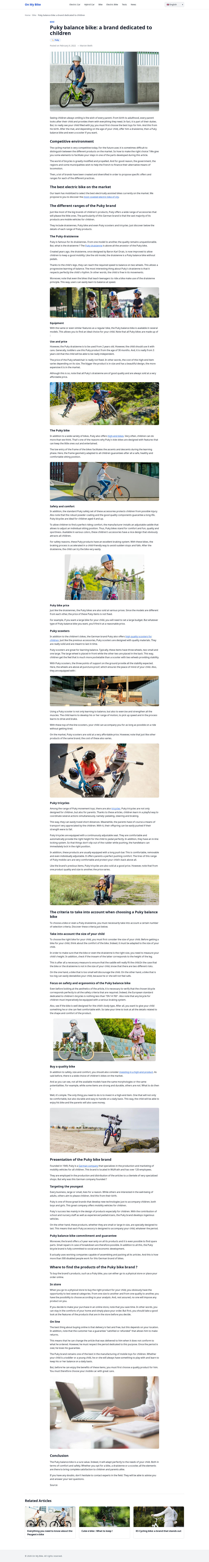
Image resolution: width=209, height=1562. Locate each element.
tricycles (115, 808)
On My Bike (33, 4)
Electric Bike (112, 4)
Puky (55, 40)
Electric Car (75, 4)
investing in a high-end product (136, 1072)
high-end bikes (116, 436)
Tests (124, 4)
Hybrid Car (89, 4)
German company (88, 1165)
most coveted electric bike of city (101, 197)
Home (27, 15)
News (133, 4)
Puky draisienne (93, 245)
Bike (101, 4)
